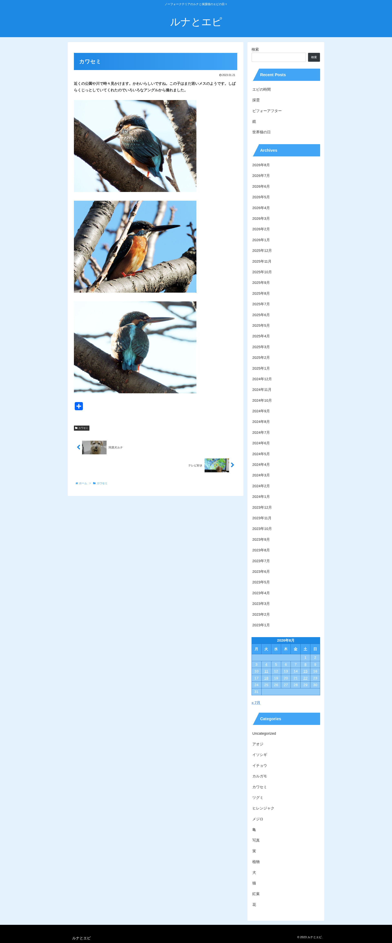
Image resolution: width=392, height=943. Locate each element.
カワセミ (83, 428)
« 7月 (256, 703)
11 (266, 671)
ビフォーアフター (267, 111)
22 (305, 678)
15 (305, 671)
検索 (255, 49)
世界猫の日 (261, 132)
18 (266, 678)
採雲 (256, 100)
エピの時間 (261, 89)
